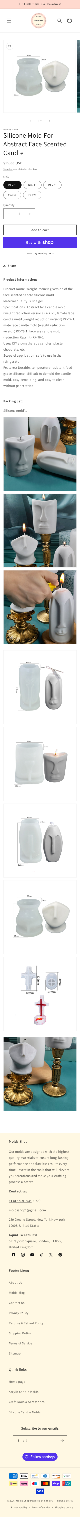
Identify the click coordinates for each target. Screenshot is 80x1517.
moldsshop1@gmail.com (27, 1210)
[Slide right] (50, 121)
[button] (9, 21)
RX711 (32, 185)
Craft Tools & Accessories (27, 1402)
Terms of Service (20, 1343)
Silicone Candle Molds (25, 1412)
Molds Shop (23, 1500)
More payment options (40, 253)
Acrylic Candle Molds (24, 1392)
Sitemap (15, 1353)
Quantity (8, 205)
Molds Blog (17, 1293)
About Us (15, 1283)
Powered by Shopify (41, 1500)
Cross (12, 195)
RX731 (52, 185)
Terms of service (41, 1507)
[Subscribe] (62, 1440)
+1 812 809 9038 (20, 1200)
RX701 (12, 185)
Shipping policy (64, 1507)
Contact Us (17, 1303)
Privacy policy (19, 1507)
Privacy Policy (18, 1313)
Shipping (8, 169)
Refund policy (65, 1500)
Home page (17, 1382)
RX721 (32, 195)
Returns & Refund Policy (26, 1323)
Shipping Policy (20, 1333)
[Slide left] (30, 121)
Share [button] (12, 266)
